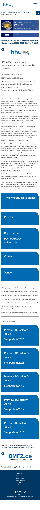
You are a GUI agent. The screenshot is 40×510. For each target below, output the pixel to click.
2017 (31, 43)
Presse (20, 485)
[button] (38, 13)
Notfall (20, 482)
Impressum (20, 476)
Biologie (24, 12)
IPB (31, 12)
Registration (33, 41)
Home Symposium (8, 41)
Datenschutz (20, 478)
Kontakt (20, 473)
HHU (3, 12)
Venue (11, 43)
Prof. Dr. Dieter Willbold (23, 467)
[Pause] (2, 48)
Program (25, 41)
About (18, 41)
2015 (36, 43)
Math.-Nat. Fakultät (13, 12)
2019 (27, 43)
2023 (17, 43)
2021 (22, 43)
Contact (5, 43)
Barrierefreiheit (20, 480)
